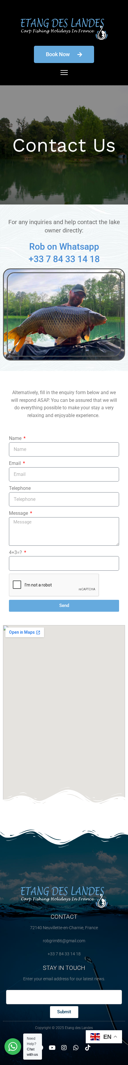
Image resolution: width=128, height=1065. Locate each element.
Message (19, 513)
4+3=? (16, 552)
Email (15, 463)
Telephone (20, 488)
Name (16, 438)
